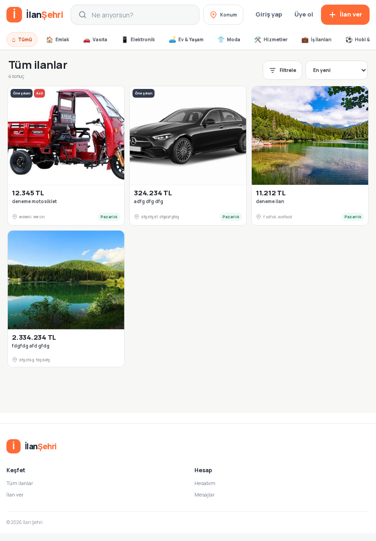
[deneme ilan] (310, 135)
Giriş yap (268, 14)
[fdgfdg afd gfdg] (66, 280)
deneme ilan (270, 201)
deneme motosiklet (34, 201)
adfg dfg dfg (148, 201)
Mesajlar (204, 494)
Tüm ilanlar (19, 483)
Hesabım (205, 483)
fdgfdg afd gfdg (31, 346)
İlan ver (14, 494)
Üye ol (303, 14)
